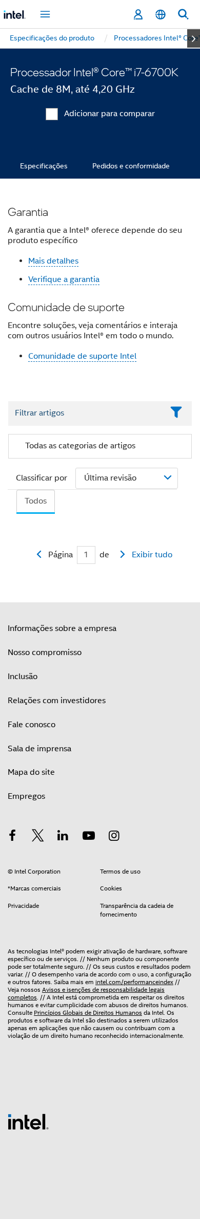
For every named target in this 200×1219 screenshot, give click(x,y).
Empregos (26, 796)
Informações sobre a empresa (62, 628)
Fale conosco (31, 725)
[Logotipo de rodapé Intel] (28, 1121)
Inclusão (22, 676)
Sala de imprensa (39, 749)
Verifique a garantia (63, 279)
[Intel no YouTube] (88, 837)
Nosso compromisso (45, 652)
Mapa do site (31, 772)
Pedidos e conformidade (131, 165)
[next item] (193, 38)
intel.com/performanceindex (134, 982)
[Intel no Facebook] (12, 837)
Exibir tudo (152, 555)
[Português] (160, 15)
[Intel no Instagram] (114, 837)
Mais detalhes (53, 261)
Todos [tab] (36, 501)
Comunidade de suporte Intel (82, 356)
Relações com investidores (57, 700)
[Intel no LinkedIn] (63, 837)
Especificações (44, 165)
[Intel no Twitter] (38, 837)
